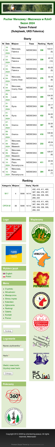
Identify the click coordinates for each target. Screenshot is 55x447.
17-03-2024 (8, 59)
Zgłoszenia (10, 305)
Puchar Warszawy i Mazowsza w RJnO (27, 19)
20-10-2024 (8, 171)
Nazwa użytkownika (12, 345)
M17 (6, 193)
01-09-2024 (8, 115)
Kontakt (8, 314)
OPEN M (6, 205)
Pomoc (8, 318)
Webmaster (31, 436)
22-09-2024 (8, 153)
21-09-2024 (8, 143)
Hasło (6, 355)
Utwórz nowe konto (11, 365)
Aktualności (10, 292)
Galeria (8, 311)
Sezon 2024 (27, 23)
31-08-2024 (8, 106)
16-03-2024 (8, 50)
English (8, 273)
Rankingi (8, 308)
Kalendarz (9, 301)
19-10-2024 (8, 162)
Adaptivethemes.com (37, 444)
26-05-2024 (8, 97)
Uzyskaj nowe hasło (11, 368)
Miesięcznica (10, 295)
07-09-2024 (8, 125)
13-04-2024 (8, 78)
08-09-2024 (8, 134)
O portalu (9, 288)
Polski (8, 276)
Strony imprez (11, 298)
